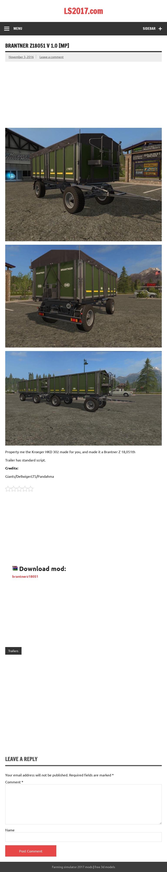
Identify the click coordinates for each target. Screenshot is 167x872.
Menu (17, 28)
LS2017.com (83, 11)
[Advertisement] (83, 92)
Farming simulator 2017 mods (72, 867)
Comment (14, 782)
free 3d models (105, 867)
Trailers (13, 651)
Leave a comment (52, 57)
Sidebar (149, 28)
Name (10, 830)
